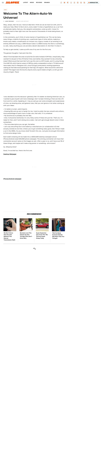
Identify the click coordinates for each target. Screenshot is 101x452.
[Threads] (74, 2)
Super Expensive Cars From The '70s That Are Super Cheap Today (42, 235)
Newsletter (94, 2)
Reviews (39, 2)
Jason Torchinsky (9, 21)
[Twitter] (71, 2)
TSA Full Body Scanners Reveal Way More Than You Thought (58, 235)
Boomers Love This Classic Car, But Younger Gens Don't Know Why (26, 235)
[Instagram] (78, 2)
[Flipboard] (68, 2)
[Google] (81, 2)
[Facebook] (61, 2)
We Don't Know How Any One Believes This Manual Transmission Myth (9, 236)
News (32, 2)
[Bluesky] (64, 2)
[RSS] (84, 2)
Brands (47, 2)
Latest (25, 2)
